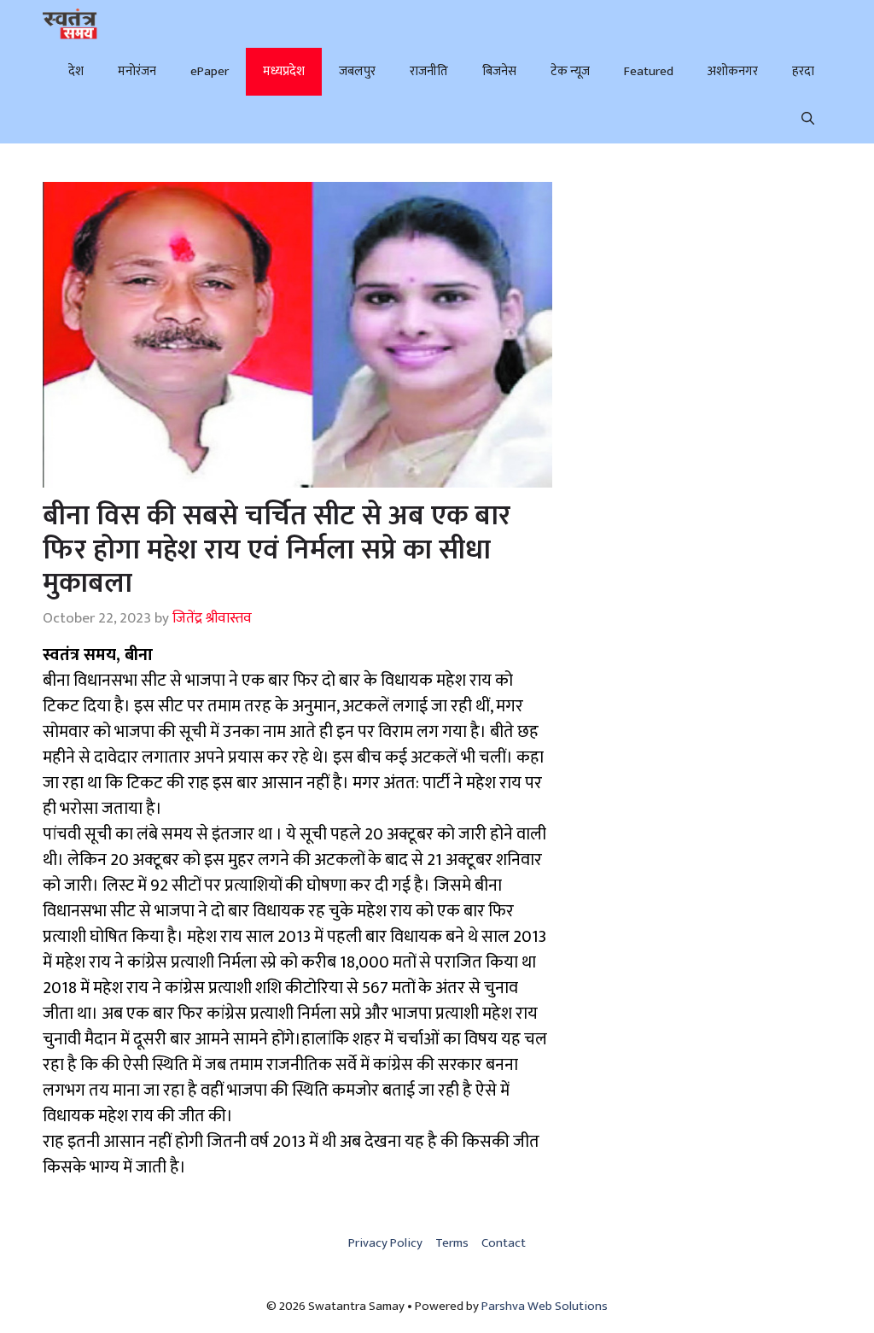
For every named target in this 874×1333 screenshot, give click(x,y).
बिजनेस (499, 71)
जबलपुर (357, 71)
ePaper (209, 71)
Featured (648, 71)
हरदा (803, 71)
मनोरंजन (137, 71)
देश (76, 71)
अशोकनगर (733, 71)
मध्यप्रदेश (284, 71)
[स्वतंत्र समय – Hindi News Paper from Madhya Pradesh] (70, 24)
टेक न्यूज (570, 71)
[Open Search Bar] (807, 119)
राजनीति (429, 71)
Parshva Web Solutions (544, 1306)
